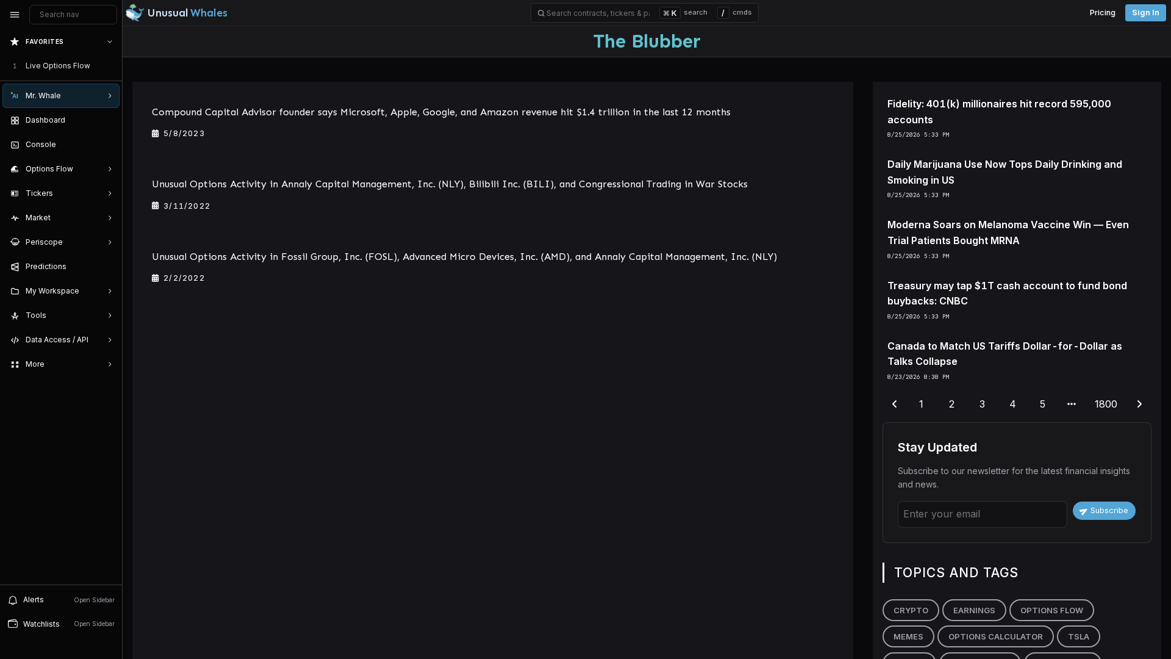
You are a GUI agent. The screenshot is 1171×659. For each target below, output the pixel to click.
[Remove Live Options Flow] (111, 66)
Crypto (910, 610)
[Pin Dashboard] (107, 120)
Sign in (1145, 12)
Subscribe (1109, 510)
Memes (908, 636)
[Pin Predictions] (107, 266)
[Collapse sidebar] (14, 14)
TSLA (1078, 636)
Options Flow (1051, 610)
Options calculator (995, 636)
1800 (1106, 404)
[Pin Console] (107, 144)
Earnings (974, 610)
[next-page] (1139, 404)
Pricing (1102, 12)
